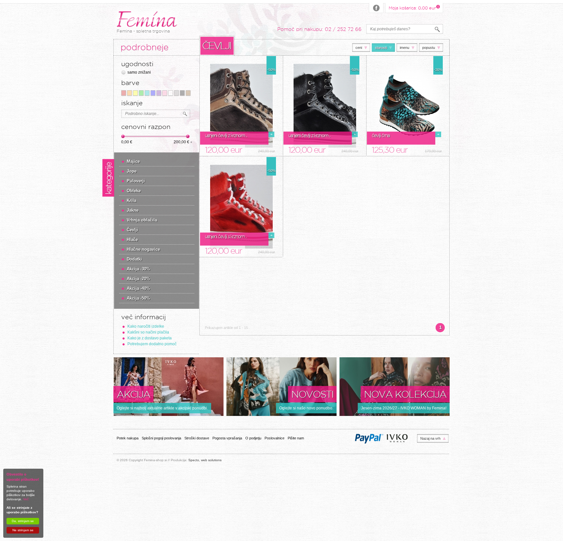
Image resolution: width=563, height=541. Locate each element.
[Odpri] (241, 106)
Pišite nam (296, 438)
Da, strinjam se (23, 521)
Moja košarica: (412, 7)
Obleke (134, 190)
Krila (131, 200)
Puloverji (136, 180)
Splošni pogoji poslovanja (161, 438)
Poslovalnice (274, 438)
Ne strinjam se (23, 530)
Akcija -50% (138, 298)
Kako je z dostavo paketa (149, 338)
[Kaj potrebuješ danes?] (437, 29)
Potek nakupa (127, 438)
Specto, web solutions (205, 460)
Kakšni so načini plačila (148, 332)
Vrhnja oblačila (142, 220)
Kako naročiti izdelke (145, 326)
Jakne (132, 210)
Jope (132, 171)
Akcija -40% (138, 288)
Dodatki (134, 259)
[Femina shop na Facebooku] (376, 8)
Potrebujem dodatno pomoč (152, 344)
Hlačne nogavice (143, 249)
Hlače (132, 239)
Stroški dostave (196, 438)
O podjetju (253, 438)
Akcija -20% (138, 278)
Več (26, 499)
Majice (133, 161)
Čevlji (132, 229)
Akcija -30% (138, 268)
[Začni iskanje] (185, 114)
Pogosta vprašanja (227, 438)
